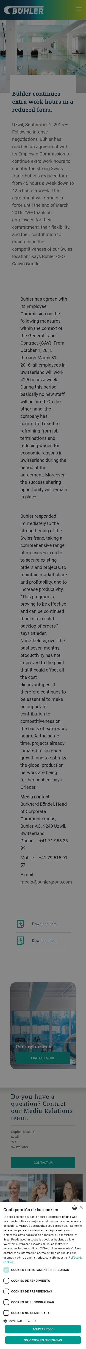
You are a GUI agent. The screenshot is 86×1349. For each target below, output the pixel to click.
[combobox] (74, 1207)
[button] (43, 1320)
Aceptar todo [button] (43, 1329)
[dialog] (43, 1275)
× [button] (81, 1207)
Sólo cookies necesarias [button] (43, 1340)
